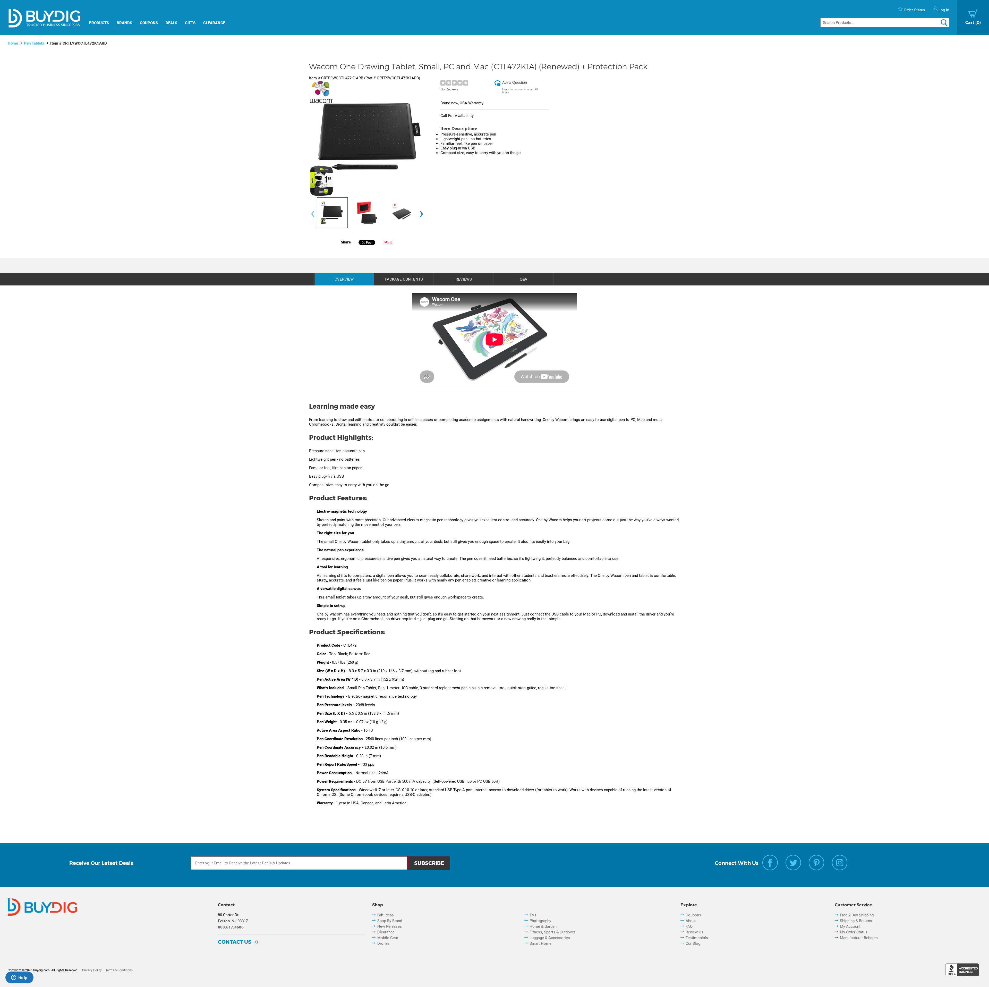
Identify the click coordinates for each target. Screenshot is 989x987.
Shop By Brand (389, 920)
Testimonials (697, 937)
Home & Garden (543, 926)
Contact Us (234, 942)
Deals (171, 23)
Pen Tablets (34, 43)
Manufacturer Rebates (859, 937)
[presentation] (312, 214)
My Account (850, 926)
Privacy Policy (92, 970)
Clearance (214, 23)
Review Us (694, 932)
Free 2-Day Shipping (857, 915)
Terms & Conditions (119, 970)
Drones (383, 943)
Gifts (190, 23)
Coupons (149, 23)
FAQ (689, 926)
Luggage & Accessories (550, 937)
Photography (540, 920)
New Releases (389, 926)
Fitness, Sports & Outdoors (553, 932)
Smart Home (540, 943)
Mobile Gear (387, 937)
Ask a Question (514, 82)
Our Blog (693, 943)
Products (99, 23)
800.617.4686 (231, 927)
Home (13, 43)
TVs (533, 915)
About (691, 920)
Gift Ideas (385, 915)
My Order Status (853, 932)
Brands (124, 23)
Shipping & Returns (856, 920)
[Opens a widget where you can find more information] (19, 978)
